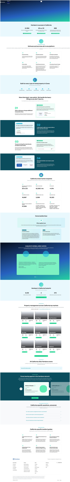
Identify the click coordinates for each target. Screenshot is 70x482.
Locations (36, 464)
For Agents (14, 465)
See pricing (40, 18)
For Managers (14, 467)
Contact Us (36, 471)
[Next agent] (49, 388)
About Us (36, 468)
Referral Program (37, 467)
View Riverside (38, 337)
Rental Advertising (26, 464)
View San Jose (24, 337)
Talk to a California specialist (31, 18)
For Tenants (14, 468)
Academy (47, 465)
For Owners (14, 464)
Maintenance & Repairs (27, 471)
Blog (46, 467)
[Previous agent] (21, 388)
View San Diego (38, 323)
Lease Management (26, 468)
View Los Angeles (25, 323)
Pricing (35, 465)
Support (47, 464)
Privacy (60, 480)
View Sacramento (52, 337)
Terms (58, 480)
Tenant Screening (26, 467)
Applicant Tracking (26, 465)
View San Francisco (52, 323)
